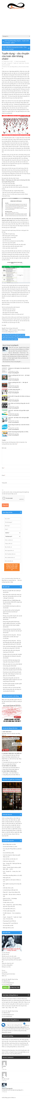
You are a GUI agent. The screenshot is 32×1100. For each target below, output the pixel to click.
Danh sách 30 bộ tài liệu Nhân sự (11, 769)
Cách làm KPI (5, 835)
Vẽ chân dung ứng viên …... (15, 389)
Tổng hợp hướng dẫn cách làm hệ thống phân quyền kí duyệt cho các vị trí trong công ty (12, 679)
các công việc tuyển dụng (9, 334)
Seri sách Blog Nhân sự (13, 66)
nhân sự (4, 818)
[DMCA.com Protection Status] (11, 988)
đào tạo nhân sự (10, 821)
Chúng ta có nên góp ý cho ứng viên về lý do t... (18, 368)
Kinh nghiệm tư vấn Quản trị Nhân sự (12, 879)
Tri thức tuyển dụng (7, 910)
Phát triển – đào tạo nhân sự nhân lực (12, 894)
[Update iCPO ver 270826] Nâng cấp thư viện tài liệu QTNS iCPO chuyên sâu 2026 (12, 602)
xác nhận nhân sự (13, 819)
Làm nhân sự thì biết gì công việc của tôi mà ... (18, 404)
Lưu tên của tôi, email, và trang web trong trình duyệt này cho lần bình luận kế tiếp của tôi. (15, 492)
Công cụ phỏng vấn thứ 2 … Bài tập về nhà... (18, 383)
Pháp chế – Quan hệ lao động (10, 892)
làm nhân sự (17, 818)
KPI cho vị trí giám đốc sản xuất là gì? (12, 590)
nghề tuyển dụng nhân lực (9, 337)
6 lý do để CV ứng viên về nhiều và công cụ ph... (19, 396)
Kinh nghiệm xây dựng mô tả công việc (12, 883)
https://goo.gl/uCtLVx (14, 71)
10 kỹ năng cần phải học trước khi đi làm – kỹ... (19, 425)
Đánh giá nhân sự (7, 927)
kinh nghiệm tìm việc (9, 827)
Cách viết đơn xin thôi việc (9, 859)
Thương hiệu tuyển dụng (19, 290)
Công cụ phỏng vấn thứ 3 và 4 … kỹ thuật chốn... (19, 376)
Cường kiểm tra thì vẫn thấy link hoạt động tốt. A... (13, 1090)
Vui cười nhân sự (7, 925)
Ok (2, 1067)
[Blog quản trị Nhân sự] (16, 5)
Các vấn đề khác (7, 852)
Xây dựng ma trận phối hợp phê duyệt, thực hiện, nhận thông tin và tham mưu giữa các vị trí (12, 673)
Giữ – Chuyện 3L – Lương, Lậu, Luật (11, 871)
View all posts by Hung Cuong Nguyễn (12, 361)
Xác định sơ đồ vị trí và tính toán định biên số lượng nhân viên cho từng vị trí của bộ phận (12, 689)
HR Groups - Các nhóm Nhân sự (10, 772)
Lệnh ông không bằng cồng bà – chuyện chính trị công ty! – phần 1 (17, 41)
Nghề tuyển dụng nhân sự (23, 337)
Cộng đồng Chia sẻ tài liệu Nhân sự (11, 774)
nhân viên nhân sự (10, 823)
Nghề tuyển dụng (20, 334)
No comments (6, 64)
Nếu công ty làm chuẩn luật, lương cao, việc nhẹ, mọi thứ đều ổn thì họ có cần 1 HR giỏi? (12, 596)
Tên (3, 468)
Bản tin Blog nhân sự (8, 844)
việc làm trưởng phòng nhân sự (9, 830)
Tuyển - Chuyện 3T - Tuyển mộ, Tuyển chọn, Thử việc (16, 63)
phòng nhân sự (9, 818)
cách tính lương (7, 834)
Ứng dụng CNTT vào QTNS (9, 923)
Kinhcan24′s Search (6, 1032)
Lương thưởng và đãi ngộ (9, 890)
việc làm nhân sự (10, 832)
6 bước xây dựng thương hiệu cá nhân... (18, 431)
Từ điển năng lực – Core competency (12, 913)
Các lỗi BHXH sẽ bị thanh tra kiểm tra (12, 606)
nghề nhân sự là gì (16, 828)
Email (3, 475)
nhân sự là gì (5, 819)
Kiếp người (5, 877)
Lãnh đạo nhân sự (7, 887)
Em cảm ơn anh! (5, 1078)
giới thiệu (23, 1052)
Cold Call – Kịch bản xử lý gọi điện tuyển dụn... (18, 411)
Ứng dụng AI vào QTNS (8, 921)
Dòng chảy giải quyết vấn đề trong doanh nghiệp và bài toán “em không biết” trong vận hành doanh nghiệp (11, 623)
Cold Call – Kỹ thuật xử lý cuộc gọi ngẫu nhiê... (18, 418)
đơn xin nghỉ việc (12, 825)
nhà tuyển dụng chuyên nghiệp (10, 339)
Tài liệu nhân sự (7, 902)
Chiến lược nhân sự (7, 861)
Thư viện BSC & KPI (8, 908)
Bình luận (4, 448)
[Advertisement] (16, 21)
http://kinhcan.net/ (24, 1027)
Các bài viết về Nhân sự (8, 846)
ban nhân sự (9, 828)
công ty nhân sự (15, 834)
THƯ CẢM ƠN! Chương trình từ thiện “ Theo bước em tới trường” (14, 48)
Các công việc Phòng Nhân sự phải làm (12, 848)
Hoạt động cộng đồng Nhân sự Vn (11, 875)
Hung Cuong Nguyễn (21, 61)
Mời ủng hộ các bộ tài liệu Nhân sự (11, 767)
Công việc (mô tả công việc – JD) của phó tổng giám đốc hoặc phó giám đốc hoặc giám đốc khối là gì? (12, 642)
